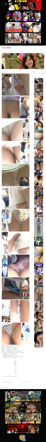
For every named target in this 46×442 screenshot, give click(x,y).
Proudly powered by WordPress (6, 387)
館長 (16, 376)
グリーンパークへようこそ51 (24, 381)
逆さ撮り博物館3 (6, 48)
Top (44, 440)
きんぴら (6, 376)
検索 (33, 71)
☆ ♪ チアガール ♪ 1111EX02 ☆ (6, 381)
